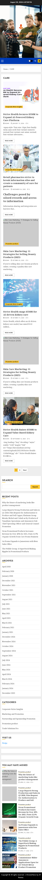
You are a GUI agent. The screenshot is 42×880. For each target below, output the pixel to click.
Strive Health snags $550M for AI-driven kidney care (20, 313)
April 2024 (6, 674)
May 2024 (6, 669)
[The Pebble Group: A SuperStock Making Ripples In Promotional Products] (9, 844)
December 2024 (8, 637)
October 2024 (7, 646)
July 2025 (6, 604)
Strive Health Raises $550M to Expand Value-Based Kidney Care (20, 432)
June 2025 (6, 609)
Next (25, 470)
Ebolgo (4, 743)
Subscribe (39, 61)
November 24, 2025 (19, 189)
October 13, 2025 (18, 378)
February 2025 (8, 627)
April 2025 (6, 618)
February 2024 (8, 683)
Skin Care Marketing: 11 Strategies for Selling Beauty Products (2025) (19, 254)
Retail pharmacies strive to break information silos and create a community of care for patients (20, 182)
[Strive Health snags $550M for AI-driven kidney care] (21, 293)
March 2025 (7, 623)
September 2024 (9, 651)
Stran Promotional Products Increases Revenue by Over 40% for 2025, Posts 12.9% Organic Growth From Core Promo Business (20, 534)
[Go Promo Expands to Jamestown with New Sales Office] (9, 827)
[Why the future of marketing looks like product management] (9, 777)
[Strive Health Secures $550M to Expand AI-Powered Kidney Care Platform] (21, 96)
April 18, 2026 (25, 833)
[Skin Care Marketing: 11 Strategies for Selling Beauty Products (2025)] (21, 233)
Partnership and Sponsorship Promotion (18, 719)
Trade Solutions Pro (10, 728)
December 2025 (8, 580)
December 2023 (8, 693)
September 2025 (9, 595)
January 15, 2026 (18, 123)
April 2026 (6, 566)
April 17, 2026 (24, 851)
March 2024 (7, 679)
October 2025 (7, 590)
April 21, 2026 (25, 782)
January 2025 (7, 632)
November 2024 (8, 641)
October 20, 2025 (18, 260)
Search (7, 480)
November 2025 (8, 585)
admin (7, 123)
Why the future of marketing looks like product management (28, 777)
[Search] (35, 61)
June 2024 (6, 665)
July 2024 (6, 660)
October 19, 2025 (18, 318)
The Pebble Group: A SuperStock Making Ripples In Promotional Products (28, 844)
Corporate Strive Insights (14, 107)
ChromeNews (31, 875)
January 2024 (7, 688)
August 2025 (7, 599)
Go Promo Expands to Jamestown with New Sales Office (28, 827)
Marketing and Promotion (13, 714)
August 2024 (7, 655)
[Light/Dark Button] (31, 61)
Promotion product (12, 244)
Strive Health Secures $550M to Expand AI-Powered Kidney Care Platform (20, 117)
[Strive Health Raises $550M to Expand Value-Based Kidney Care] (21, 411)
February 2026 (8, 571)
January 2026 (7, 576)
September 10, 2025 (19, 439)
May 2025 (6, 613)
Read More (9, 141)
